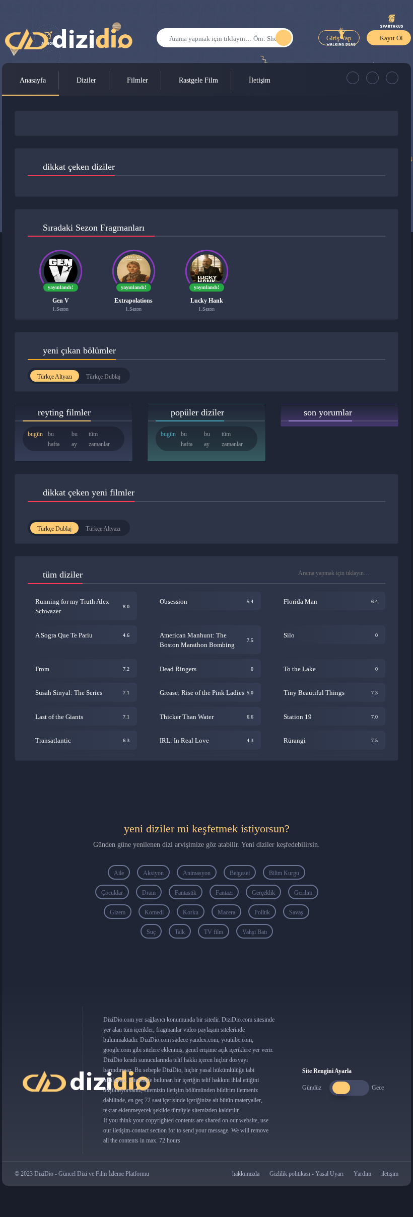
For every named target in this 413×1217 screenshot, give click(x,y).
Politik (262, 912)
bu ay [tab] (75, 439)
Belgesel (240, 873)
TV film (213, 932)
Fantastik (185, 892)
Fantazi (224, 892)
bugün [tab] (35, 434)
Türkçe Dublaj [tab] (103, 376)
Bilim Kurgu (284, 873)
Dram (149, 892)
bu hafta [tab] (53, 439)
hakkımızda (245, 1173)
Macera (226, 912)
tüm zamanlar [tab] (99, 439)
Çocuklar (112, 892)
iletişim (389, 1173)
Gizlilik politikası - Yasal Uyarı (306, 1173)
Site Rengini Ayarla (327, 1071)
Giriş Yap (339, 38)
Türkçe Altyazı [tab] (54, 376)
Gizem (117, 912)
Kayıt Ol (391, 38)
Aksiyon (153, 873)
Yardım (362, 1173)
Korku (190, 912)
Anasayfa (33, 80)
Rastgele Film (198, 80)
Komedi (154, 912)
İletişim (259, 80)
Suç (151, 932)
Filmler (137, 80)
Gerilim (303, 892)
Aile (119, 873)
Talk (180, 932)
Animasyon (197, 873)
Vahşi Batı (254, 932)
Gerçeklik (263, 892)
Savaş (296, 912)
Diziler (86, 80)
